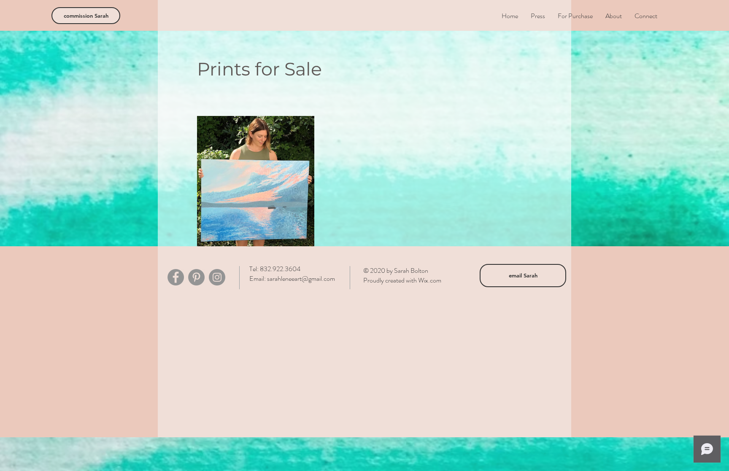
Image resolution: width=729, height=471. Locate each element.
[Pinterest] (196, 277)
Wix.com (429, 280)
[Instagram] (217, 277)
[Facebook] (175, 277)
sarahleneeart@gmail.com (301, 278)
